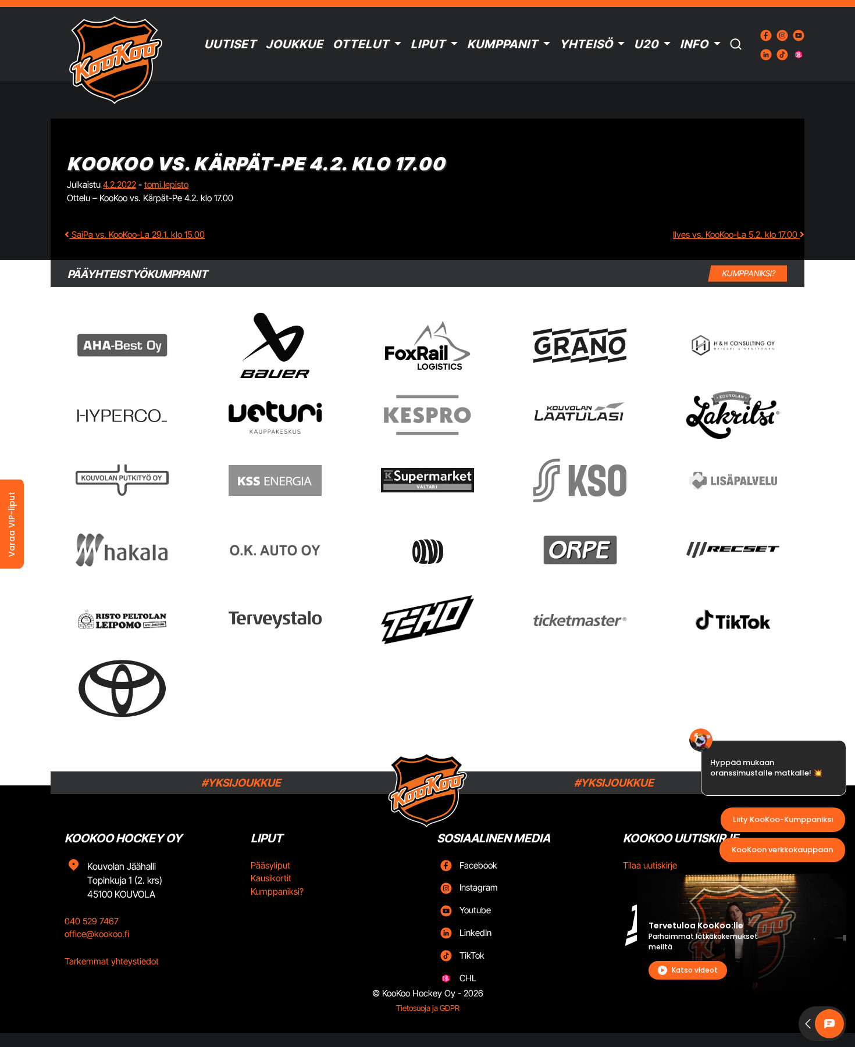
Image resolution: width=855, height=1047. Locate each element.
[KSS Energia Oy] (275, 480)
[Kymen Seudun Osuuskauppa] (579, 480)
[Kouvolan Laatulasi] (579, 415)
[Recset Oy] (732, 550)
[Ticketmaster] (579, 620)
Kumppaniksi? (277, 891)
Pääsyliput (270, 865)
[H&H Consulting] (732, 345)
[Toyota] (122, 688)
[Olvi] (427, 550)
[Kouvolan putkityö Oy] (122, 480)
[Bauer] (274, 345)
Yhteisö (586, 44)
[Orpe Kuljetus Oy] (580, 550)
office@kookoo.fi (97, 933)
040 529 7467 (92, 921)
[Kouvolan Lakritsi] (732, 415)
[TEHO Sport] (427, 619)
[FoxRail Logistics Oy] (427, 345)
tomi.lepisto (166, 184)
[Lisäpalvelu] (732, 480)
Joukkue (294, 44)
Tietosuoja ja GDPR (427, 1008)
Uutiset (230, 44)
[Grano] (579, 345)
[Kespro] (427, 415)
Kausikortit (271, 878)
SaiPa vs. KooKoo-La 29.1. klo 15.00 (137, 234)
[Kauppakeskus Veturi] (275, 415)
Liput (428, 44)
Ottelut (361, 44)
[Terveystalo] (275, 619)
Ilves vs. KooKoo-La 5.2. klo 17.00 (736, 234)
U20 (646, 44)
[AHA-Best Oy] (122, 345)
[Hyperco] (122, 415)
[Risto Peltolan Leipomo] (122, 620)
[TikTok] (732, 620)
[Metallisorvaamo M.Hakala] (122, 550)
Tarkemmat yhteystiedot (112, 961)
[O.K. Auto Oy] (275, 550)
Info (694, 44)
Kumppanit (502, 44)
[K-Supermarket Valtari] (427, 480)
